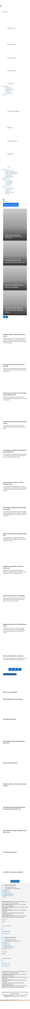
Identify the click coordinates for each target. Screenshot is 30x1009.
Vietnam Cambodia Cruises (12, 172)
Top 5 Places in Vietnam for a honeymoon (13, 872)
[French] (6, 3)
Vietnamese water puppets (9, 719)
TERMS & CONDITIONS (8, 894)
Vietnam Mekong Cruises (11, 173)
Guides (4, 179)
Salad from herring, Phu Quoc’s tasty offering (14, 595)
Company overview (10, 188)
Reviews (7, 193)
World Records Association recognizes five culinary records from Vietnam (13, 236)
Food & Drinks (9, 183)
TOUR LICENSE (6, 893)
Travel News (8, 185)
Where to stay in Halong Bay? (10, 692)
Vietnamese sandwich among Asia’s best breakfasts (14, 286)
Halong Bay (10, 154)
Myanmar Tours (11, 44)
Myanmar (10, 127)
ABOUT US (5, 890)
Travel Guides (9, 180)
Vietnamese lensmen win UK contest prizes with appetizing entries (14, 310)
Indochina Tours (11, 71)
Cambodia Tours (11, 58)
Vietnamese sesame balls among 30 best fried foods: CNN (15, 261)
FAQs (4, 897)
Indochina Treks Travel (15, 1000)
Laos (8, 166)
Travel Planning (9, 182)
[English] (4, 3)
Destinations (6, 11)
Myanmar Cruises (9, 176)
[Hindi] (15, 3)
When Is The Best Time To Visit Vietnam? (13, 699)
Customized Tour (6, 178)
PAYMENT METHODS (8, 895)
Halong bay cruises (10, 171)
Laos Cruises (8, 175)
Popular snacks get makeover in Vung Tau (13, 656)
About (4, 186)
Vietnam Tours (11, 28)
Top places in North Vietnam (10, 852)
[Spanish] (13, 3)
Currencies (4, 919)
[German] (8, 3)
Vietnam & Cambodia (13, 111)
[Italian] (10, 3)
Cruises (4, 95)
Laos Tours (10, 83)
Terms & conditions (10, 192)
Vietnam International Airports (10, 763)
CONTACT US (6, 891)
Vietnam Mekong (12, 141)
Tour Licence (8, 189)
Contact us (8, 190)
